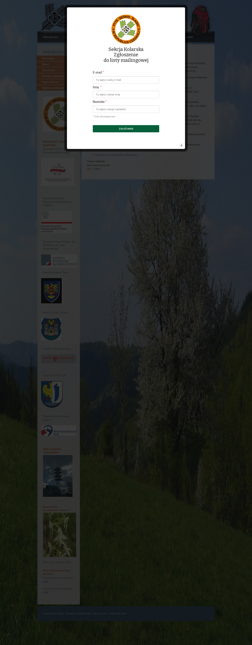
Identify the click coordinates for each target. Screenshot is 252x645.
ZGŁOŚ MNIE (126, 128)
